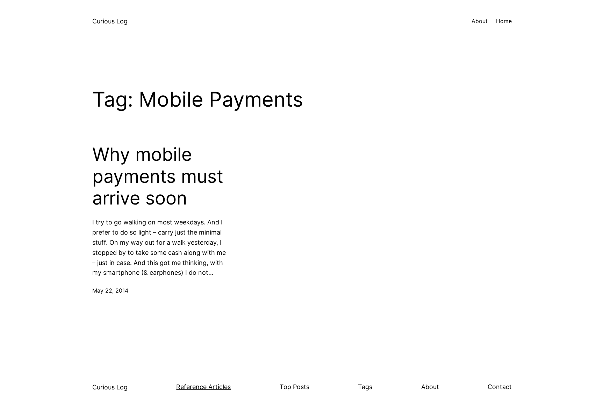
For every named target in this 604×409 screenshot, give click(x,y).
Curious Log (110, 21)
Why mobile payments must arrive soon (157, 176)
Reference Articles (203, 386)
